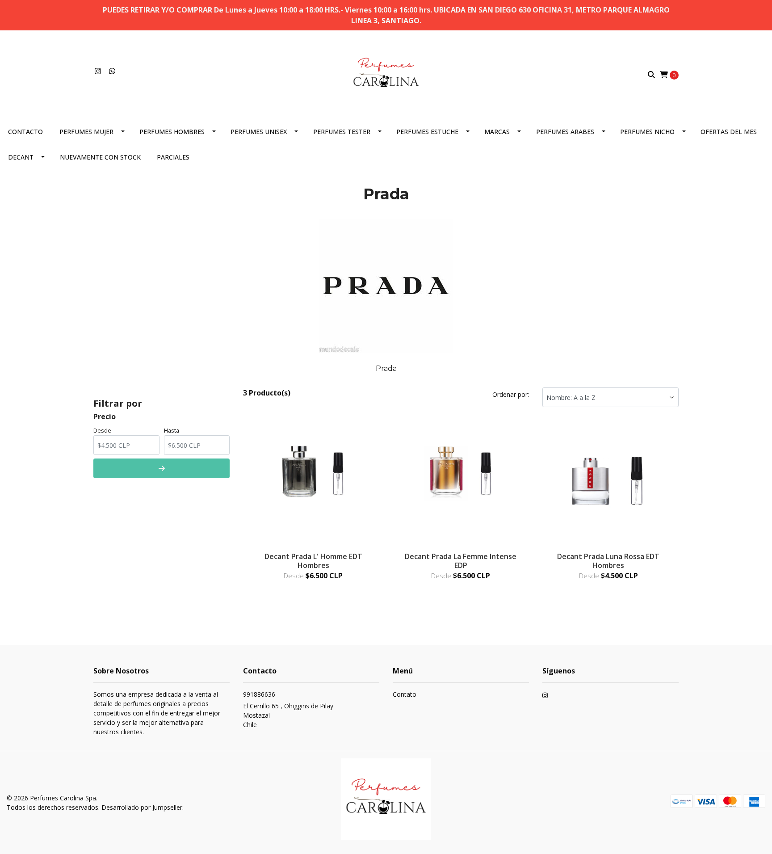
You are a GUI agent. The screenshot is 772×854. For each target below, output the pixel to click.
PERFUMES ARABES (565, 131)
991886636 (259, 694)
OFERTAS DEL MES (729, 131)
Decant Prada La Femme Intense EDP (460, 560)
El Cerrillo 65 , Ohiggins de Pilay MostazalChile (288, 715)
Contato (404, 694)
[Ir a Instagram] (97, 71)
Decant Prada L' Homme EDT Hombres (313, 560)
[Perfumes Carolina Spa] (386, 74)
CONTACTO (25, 131)
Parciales (173, 157)
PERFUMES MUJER (86, 131)
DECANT (21, 157)
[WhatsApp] (112, 71)
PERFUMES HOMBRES (172, 131)
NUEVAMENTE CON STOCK (100, 157)
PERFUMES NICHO (647, 131)
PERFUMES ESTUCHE (427, 131)
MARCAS (497, 131)
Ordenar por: (510, 394)
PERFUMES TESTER (341, 131)
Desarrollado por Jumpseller (141, 807)
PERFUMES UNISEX (259, 131)
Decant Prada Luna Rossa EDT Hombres (608, 560)
